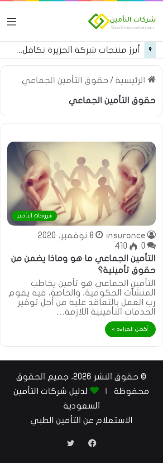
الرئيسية (131, 80)
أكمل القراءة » (130, 329)
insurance (126, 235)
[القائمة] (11, 25)
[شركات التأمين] (122, 21)
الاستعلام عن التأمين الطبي (81, 420)
